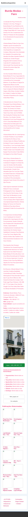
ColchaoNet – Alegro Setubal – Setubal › (19, 501)
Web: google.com (14, 396)
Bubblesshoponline (8, 3)
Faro (24, 17)
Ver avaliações (14, 401)
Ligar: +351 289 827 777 (14, 365)
